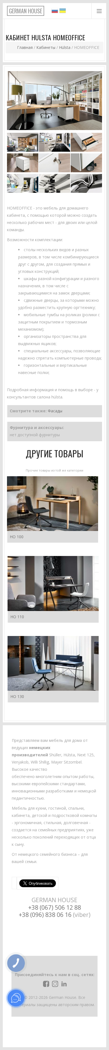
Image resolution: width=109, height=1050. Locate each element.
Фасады (55, 410)
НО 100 (16, 536)
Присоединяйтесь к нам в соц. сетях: (54, 974)
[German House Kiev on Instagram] (54, 983)
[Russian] (54, 12)
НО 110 (17, 616)
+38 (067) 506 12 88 (54, 907)
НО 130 (17, 696)
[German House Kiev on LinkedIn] (63, 983)
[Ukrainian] (62, 12)
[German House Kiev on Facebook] (45, 983)
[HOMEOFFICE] (54, 100)
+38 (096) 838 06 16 (45, 915)
